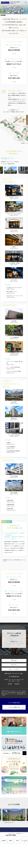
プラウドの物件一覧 (14, 707)
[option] (14, 816)
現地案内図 (16, 683)
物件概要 (10, 683)
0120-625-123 (15, 676)
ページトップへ (14, 829)
